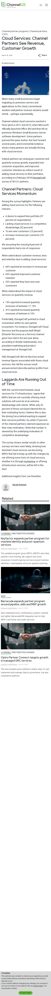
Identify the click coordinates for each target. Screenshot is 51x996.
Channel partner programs (15, 31)
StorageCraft (39, 177)
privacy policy (38, 986)
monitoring (29, 461)
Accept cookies (25, 993)
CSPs (5, 34)
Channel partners (38, 31)
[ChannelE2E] (13, 5)
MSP (3, 596)
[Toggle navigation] (46, 5)
